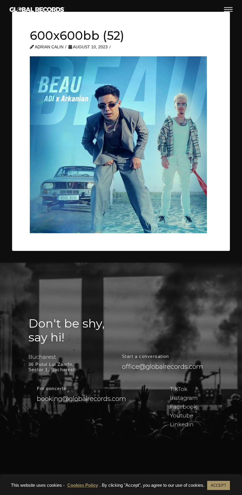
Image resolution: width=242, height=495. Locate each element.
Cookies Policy (82, 485)
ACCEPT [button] (218, 485)
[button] (228, 9)
